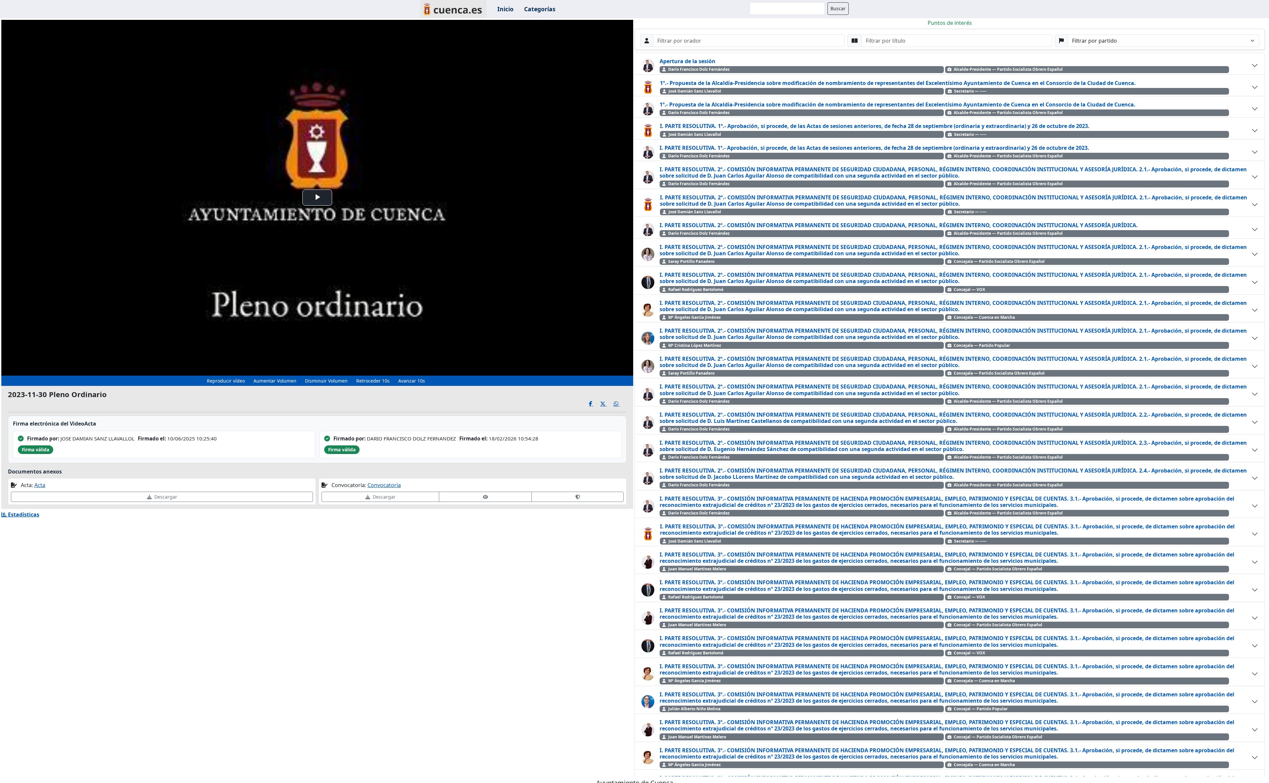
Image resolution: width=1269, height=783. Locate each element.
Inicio (505, 9)
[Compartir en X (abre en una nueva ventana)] (607, 404)
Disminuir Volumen (326, 381)
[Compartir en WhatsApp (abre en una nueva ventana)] (620, 404)
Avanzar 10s (411, 381)
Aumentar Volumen (274, 381)
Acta (39, 485)
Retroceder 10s (373, 381)
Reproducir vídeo (226, 381)
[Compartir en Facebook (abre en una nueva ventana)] (594, 404)
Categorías (540, 9)
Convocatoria (384, 485)
